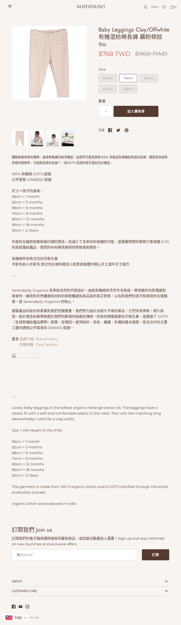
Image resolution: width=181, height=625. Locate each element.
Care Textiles (46, 344)
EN (153, 7)
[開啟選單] (10, 7)
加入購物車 (136, 111)
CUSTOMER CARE (24, 591)
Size (102, 69)
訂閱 (155, 555)
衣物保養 (26, 344)
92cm (128, 89)
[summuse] (90, 6)
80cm (149, 78)
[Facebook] (14, 607)
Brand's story (47, 339)
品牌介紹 (27, 339)
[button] (76, 76)
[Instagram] (27, 607)
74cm (128, 78)
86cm (108, 89)
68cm (108, 78)
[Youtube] (20, 607)
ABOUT (17, 581)
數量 (102, 101)
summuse (31, 617)
